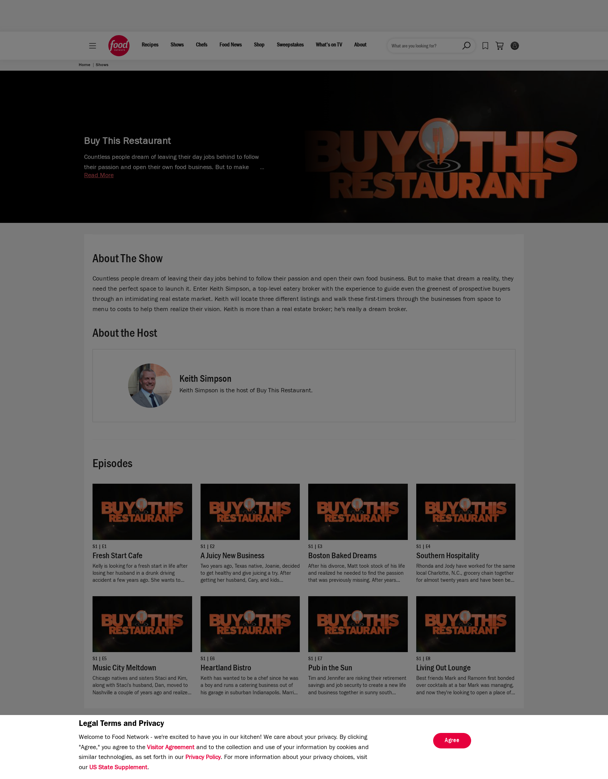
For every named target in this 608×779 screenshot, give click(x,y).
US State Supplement (118, 768)
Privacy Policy (203, 758)
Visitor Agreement (171, 748)
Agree (452, 741)
